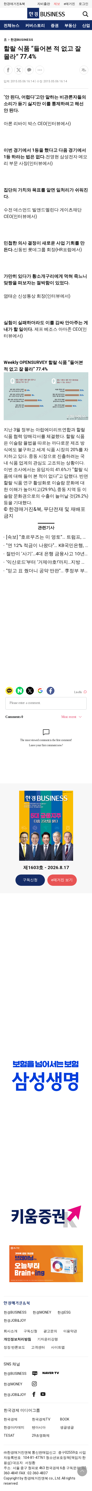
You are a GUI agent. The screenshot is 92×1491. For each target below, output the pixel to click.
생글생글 (67, 1427)
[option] (46, 1076)
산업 (86, 25)
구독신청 (30, 880)
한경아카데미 (14, 1427)
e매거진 (69, 4)
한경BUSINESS (22, 40)
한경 (15, 1312)
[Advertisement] (46, 974)
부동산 (70, 25)
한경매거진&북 (14, 4)
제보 (57, 4)
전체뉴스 (11, 25)
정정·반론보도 (14, 1347)
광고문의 (50, 1331)
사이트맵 (58, 1347)
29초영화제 (41, 1435)
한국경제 (10, 1419)
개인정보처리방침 (17, 1339)
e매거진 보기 (62, 880)
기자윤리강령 (47, 1339)
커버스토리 (35, 25)
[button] (84, 4)
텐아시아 (39, 1427)
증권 (55, 25)
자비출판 (43, 4)
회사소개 (10, 1331)
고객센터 (38, 1347)
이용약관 (70, 1331)
